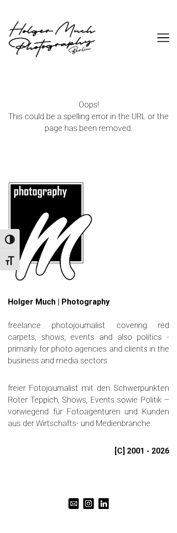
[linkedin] (103, 503)
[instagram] (88, 503)
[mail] (73, 503)
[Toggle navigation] (163, 38)
